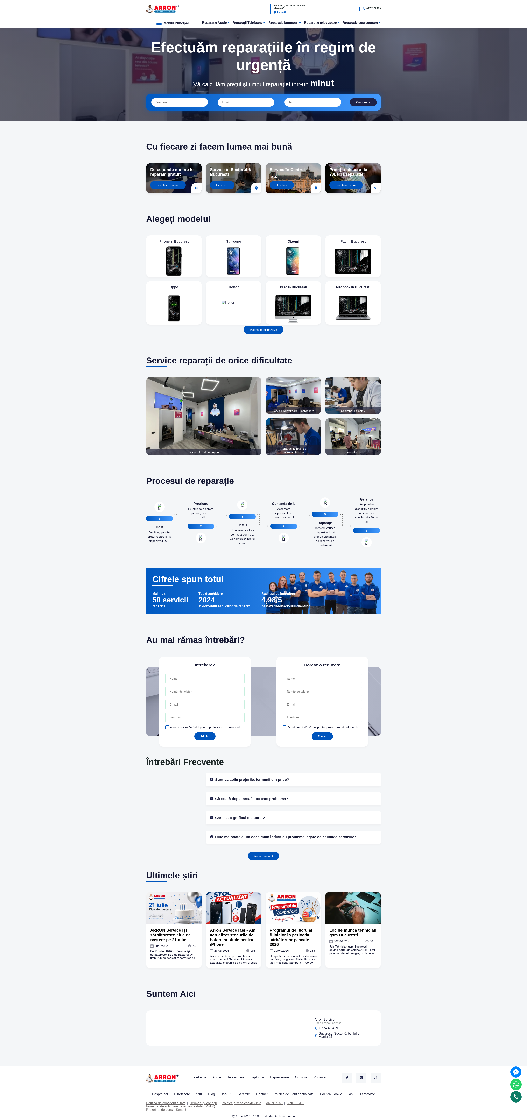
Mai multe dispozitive (263, 329)
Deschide (222, 185)
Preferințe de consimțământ (166, 1109)
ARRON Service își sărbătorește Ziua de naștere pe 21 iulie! (170, 935)
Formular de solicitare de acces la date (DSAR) (180, 1106)
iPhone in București (174, 241)
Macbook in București (353, 287)
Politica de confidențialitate (165, 1103)
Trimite (205, 736)
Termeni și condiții (203, 1103)
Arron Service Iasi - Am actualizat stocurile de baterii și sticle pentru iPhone (232, 937)
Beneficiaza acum (168, 185)
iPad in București (353, 241)
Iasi (350, 1094)
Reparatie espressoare (360, 22)
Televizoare (235, 1077)
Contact (261, 1094)
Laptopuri (257, 1077)
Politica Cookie (331, 1094)
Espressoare (279, 1077)
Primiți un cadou (346, 185)
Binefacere (182, 1094)
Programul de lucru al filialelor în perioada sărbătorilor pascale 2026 (291, 937)
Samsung (233, 241)
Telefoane (199, 1077)
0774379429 (373, 8)
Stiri (199, 1094)
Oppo (174, 287)
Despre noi (160, 1094)
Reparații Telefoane (248, 22)
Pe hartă (281, 12)
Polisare (320, 1077)
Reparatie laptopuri (283, 22)
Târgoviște (367, 1094)
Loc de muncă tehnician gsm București (352, 932)
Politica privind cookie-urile (241, 1103)
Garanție (243, 1094)
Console (301, 1077)
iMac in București (293, 287)
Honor (234, 287)
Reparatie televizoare (320, 22)
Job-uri (226, 1094)
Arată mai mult (263, 856)
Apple (216, 1077)
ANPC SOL (295, 1103)
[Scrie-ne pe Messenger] (515, 1072)
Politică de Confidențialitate (294, 1094)
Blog (211, 1094)
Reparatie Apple (214, 22)
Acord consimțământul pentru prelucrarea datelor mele (205, 727)
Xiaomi (293, 241)
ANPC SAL (274, 1103)
